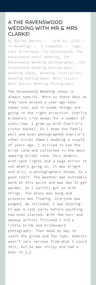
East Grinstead (23, 51)
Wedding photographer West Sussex (42, 78)
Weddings (22, 46)
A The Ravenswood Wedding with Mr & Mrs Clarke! (43, 28)
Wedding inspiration (60, 73)
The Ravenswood (57, 51)
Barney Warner (28, 41)
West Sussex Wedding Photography (41, 83)
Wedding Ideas (22, 73)
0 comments (51, 46)
